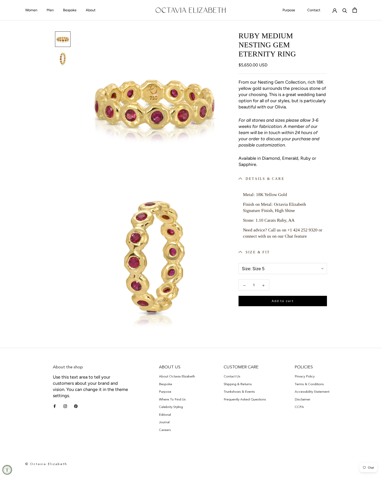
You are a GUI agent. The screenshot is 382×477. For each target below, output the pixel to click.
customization (270, 145)
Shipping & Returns (238, 384)
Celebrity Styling (171, 407)
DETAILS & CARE (265, 179)
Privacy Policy (305, 376)
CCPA (299, 407)
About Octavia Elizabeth (177, 376)
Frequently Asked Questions (245, 399)
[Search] (344, 10)
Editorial (165, 414)
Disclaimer (302, 399)
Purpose (289, 10)
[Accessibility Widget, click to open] (7, 470)
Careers (165, 430)
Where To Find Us (172, 399)
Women (31, 10)
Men (50, 10)
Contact (313, 10)
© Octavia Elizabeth (46, 464)
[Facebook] (54, 406)
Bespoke (69, 10)
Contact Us (232, 376)
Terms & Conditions (309, 384)
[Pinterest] (76, 406)
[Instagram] (65, 406)
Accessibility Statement (312, 391)
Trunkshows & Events (239, 391)
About (91, 10)
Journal (164, 422)
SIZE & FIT (258, 252)
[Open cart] (355, 10)
